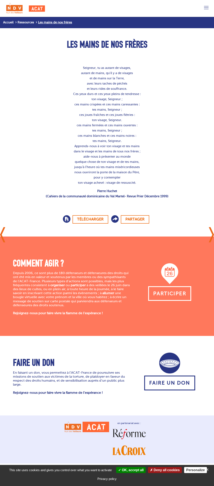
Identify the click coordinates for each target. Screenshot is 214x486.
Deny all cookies (166, 470)
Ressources (26, 22)
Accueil (8, 22)
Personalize (195, 470)
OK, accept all (132, 470)
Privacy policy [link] (107, 479)
